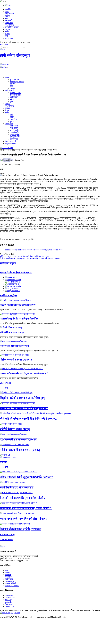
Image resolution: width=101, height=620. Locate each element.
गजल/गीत (13, 119)
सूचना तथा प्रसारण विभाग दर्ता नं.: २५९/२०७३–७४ (18, 610)
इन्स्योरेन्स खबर (15, 95)
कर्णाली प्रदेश (14, 137)
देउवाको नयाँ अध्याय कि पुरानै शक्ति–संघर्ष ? (22, 497)
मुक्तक (12, 121)
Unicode (8, 602)
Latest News (10, 597)
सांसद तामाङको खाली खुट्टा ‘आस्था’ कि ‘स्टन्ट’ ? (26, 477)
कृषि (11, 101)
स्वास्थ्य (7, 29)
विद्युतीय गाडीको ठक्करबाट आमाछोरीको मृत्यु (17, 305)
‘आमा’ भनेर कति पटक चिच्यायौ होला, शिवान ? (24, 518)
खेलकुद (7, 34)
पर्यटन (12, 99)
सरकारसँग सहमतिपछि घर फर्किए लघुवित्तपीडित (19, 318)
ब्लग (6, 18)
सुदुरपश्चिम (14, 139)
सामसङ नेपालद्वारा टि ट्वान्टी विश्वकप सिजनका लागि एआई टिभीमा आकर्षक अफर (28, 150)
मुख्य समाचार (14, 79)
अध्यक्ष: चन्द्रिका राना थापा (73, 610)
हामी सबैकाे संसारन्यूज (15, 55)
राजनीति (8, 9)
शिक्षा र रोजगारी (10, 141)
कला (6, 36)
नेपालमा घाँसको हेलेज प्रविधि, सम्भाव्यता (20, 529)
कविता (12, 117)
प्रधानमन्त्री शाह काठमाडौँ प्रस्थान (14, 346)
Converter (9, 604)
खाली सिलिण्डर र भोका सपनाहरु (16, 487)
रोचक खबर (9, 38)
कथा (11, 115)
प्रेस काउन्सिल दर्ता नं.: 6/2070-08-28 (50, 610)
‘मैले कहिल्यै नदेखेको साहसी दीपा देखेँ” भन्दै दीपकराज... (28, 418)
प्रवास (7, 16)
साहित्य (7, 31)
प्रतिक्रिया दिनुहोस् (8, 263)
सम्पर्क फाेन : (4, 558)
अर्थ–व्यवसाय (9, 14)
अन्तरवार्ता (8, 20)
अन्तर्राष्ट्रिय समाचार (12, 27)
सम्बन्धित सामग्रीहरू (8, 295)
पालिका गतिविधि (10, 583)
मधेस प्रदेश (14, 128)
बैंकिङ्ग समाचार (15, 93)
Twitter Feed (6, 539)
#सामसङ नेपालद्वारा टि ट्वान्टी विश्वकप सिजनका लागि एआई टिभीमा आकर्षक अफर (33, 250)
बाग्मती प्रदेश (14, 130)
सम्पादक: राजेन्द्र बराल (92, 610)
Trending (8, 600)
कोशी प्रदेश (14, 126)
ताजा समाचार (5, 383)
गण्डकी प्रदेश (14, 132)
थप (6, 388)
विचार (7, 12)
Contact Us (9, 606)
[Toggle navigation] (7, 67)
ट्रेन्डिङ (3, 462)
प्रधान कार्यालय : (6, 556)
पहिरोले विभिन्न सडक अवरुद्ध (12, 332)
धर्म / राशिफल (9, 25)
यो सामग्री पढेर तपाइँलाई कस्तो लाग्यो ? (16, 272)
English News (10, 143)
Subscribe (4, 44)
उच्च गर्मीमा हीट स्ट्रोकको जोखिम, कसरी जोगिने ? (26, 508)
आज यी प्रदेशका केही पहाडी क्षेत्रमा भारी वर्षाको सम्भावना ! (24, 373)
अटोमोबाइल (14, 97)
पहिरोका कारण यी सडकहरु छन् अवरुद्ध (16, 359)
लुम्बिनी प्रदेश (14, 135)
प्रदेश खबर (9, 23)
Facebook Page (7, 534)
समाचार (7, 77)
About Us (9, 595)
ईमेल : (2, 560)
